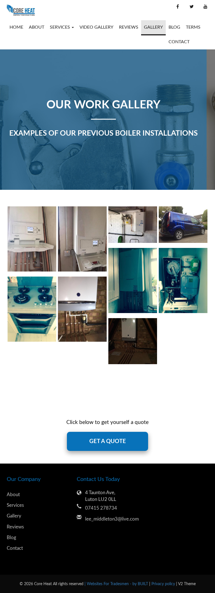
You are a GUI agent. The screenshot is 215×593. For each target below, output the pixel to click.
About (36, 27)
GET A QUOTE (107, 441)
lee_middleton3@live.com (111, 519)
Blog (174, 27)
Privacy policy (163, 584)
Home (16, 27)
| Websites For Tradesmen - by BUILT (117, 584)
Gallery (153, 27)
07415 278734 (101, 508)
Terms (193, 27)
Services (15, 505)
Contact (179, 42)
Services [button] (60, 27)
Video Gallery (96, 27)
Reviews (128, 27)
